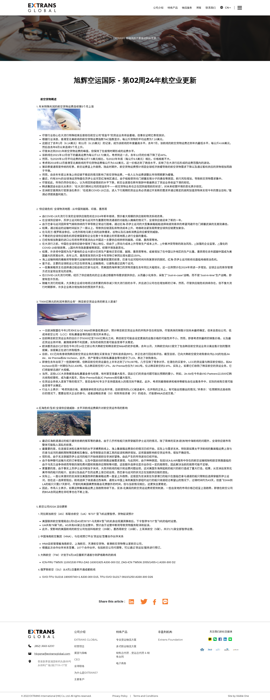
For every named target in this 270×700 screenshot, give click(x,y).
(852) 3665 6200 (44, 646)
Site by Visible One (238, 696)
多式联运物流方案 (126, 646)
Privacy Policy (120, 696)
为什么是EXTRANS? (86, 672)
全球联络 (79, 666)
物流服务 (187, 7)
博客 (198, 7)
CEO (77, 659)
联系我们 (211, 7)
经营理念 (79, 646)
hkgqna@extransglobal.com (52, 653)
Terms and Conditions (145, 696)
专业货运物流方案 (126, 639)
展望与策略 (80, 652)
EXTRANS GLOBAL (86, 639)
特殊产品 (173, 7)
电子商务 (121, 663)
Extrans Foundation (170, 639)
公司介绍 (158, 7)
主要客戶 (79, 679)
